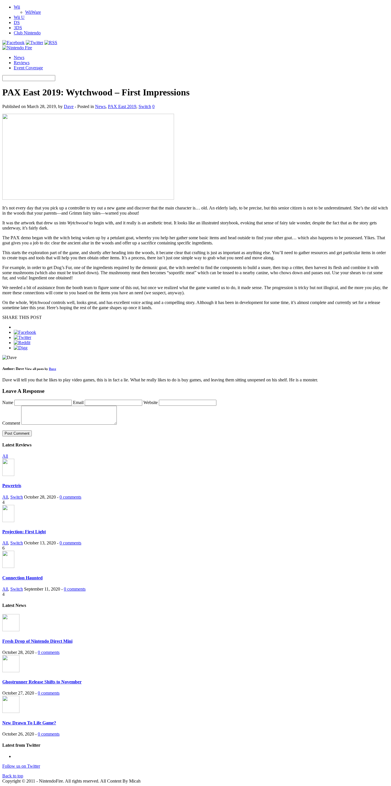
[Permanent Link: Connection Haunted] (8, 566)
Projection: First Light (24, 531)
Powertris (11, 485)
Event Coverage (28, 67)
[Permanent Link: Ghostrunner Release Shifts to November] (10, 670)
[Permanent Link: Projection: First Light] (8, 520)
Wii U (19, 17)
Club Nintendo (27, 32)
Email (79, 402)
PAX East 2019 (122, 106)
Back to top (12, 775)
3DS (18, 27)
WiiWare (33, 12)
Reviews (21, 62)
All (5, 456)
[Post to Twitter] (22, 337)
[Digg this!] (20, 347)
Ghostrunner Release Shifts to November (42, 681)
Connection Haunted (22, 577)
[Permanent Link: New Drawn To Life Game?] (10, 711)
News (19, 57)
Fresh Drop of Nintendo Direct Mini (37, 641)
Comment (11, 423)
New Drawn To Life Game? (29, 722)
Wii (17, 7)
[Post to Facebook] (25, 332)
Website (150, 402)
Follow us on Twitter (21, 766)
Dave (69, 106)
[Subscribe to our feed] (50, 42)
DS (17, 22)
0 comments (70, 497)
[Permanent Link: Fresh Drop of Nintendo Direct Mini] (10, 629)
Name (8, 402)
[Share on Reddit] (22, 342)
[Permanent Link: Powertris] (8, 474)
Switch (145, 106)
